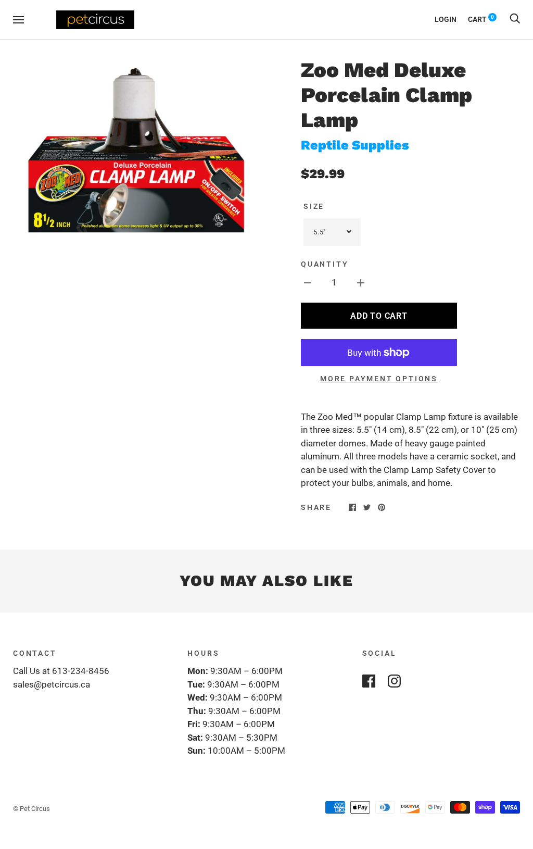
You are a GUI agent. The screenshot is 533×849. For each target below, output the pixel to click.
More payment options (379, 378)
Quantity (324, 264)
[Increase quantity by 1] (360, 283)
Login (445, 19)
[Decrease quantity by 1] (307, 283)
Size (313, 206)
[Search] (515, 19)
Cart (481, 19)
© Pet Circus (31, 809)
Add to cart (378, 316)
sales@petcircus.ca (51, 684)
